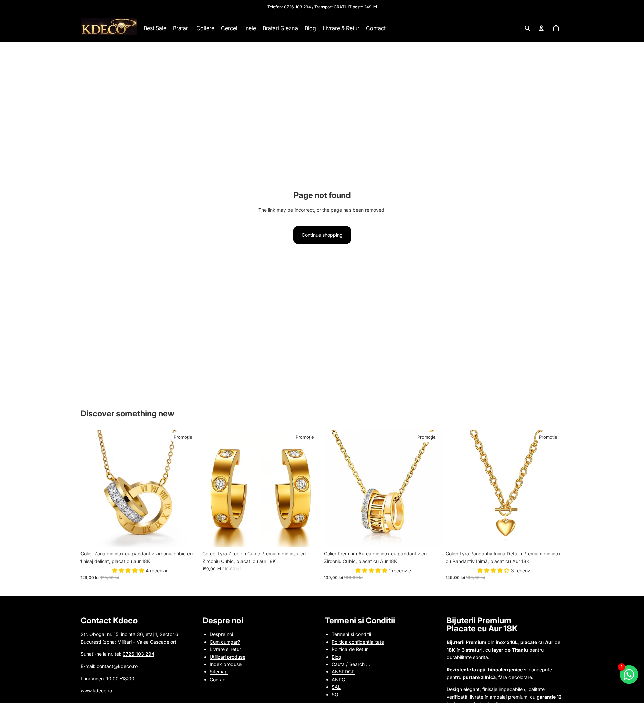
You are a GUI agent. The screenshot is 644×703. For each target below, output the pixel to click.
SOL (336, 694)
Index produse (225, 664)
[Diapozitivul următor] (188, 488)
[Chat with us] (629, 674)
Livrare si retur (225, 649)
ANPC (338, 679)
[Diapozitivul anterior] (90, 488)
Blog (336, 657)
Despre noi (221, 634)
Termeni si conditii (351, 634)
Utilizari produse (227, 657)
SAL (336, 687)
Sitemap (219, 672)
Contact (218, 679)
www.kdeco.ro (96, 690)
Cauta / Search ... (351, 664)
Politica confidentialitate (358, 642)
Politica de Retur (350, 649)
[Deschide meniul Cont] (541, 28)
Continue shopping (322, 235)
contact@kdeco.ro (117, 666)
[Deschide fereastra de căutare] (527, 28)
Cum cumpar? (225, 642)
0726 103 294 (138, 654)
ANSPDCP (343, 672)
